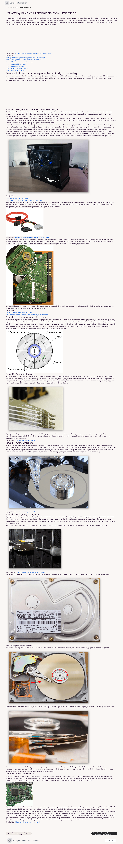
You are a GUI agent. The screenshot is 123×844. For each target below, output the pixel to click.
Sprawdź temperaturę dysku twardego (19, 313)
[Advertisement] (60, 38)
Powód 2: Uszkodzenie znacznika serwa (19, 62)
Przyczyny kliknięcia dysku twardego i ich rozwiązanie (32, 53)
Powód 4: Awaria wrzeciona (15, 66)
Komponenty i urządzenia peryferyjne (20, 7)
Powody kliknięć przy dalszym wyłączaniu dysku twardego (25, 58)
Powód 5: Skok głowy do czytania (17, 68)
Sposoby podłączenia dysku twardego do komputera (32, 237)
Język (109, 840)
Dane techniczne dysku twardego (25, 512)
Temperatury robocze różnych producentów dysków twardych (27, 315)
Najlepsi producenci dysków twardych (27, 822)
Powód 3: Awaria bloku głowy (16, 64)
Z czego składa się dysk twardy (24, 440)
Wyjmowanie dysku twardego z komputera (32, 572)
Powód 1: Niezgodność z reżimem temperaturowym (23, 60)
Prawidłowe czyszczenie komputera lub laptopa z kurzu (24, 200)
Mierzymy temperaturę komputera (17, 198)
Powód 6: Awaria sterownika (15, 71)
